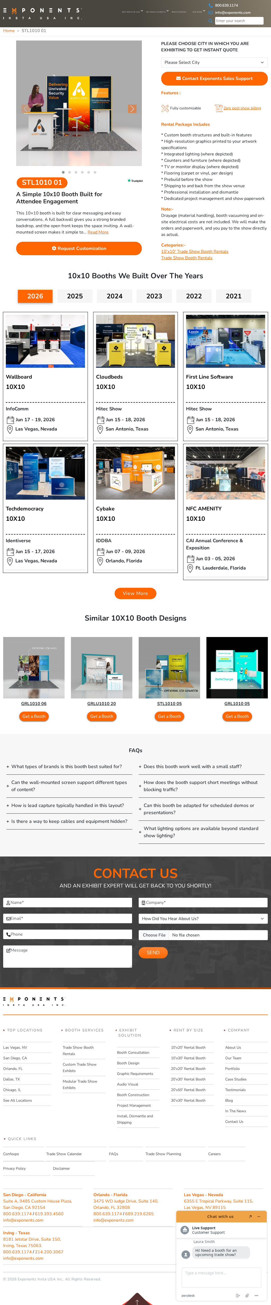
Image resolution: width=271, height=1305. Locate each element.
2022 (194, 296)
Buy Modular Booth (156, 12)
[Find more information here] (221, 1256)
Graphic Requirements (135, 1073)
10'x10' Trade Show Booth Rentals (194, 251)
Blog (229, 1100)
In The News (235, 1111)
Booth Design (128, 1063)
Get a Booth (34, 716)
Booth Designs (179, 12)
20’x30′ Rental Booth (188, 1079)
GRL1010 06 (34, 704)
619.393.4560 (49, 1214)
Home (9, 31)
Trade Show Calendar (64, 1153)
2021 (234, 296)
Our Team (233, 1058)
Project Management (134, 1105)
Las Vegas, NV (15, 1047)
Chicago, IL (12, 1089)
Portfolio (232, 1068)
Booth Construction (133, 1094)
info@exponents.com (232, 12)
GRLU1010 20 (101, 704)
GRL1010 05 (237, 704)
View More (135, 593)
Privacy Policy (14, 1168)
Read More (98, 232)
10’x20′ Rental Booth (188, 1047)
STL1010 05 (169, 704)
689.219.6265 (139, 1214)
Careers (214, 1153)
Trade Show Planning (163, 1153)
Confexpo (11, 1153)
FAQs (113, 1153)
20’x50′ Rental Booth (188, 1089)
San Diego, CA (15, 1058)
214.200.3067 (49, 1252)
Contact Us (234, 1121)
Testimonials (235, 1089)
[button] (63, 172)
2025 (75, 296)
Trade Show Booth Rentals (187, 258)
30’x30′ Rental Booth (188, 1100)
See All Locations (17, 1100)
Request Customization (81, 248)
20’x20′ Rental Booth (188, 1068)
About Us (233, 1047)
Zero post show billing (242, 108)
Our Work (197, 12)
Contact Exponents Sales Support (217, 78)
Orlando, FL (13, 1068)
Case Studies (236, 1079)
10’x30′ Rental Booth (188, 1058)
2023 (154, 296)
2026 (35, 296)
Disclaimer (61, 1168)
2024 (115, 296)
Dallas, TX (11, 1079)
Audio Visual (127, 1084)
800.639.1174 (226, 5)
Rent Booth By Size (131, 12)
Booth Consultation (133, 1052)
